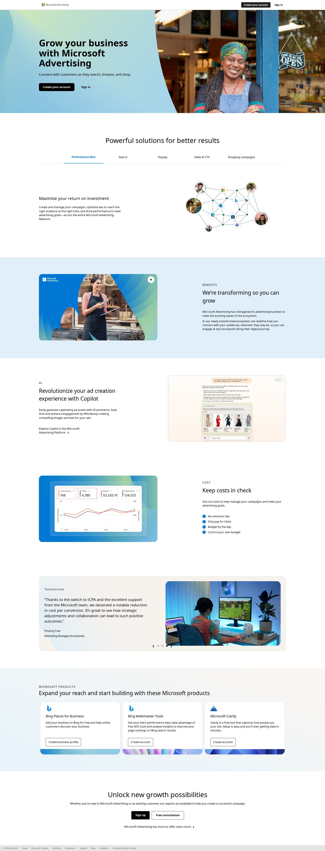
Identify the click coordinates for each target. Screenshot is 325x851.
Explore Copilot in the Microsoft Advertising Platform (59, 430)
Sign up (140, 815)
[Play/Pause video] (151, 280)
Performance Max (83, 157)
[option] (162, 613)
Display (162, 157)
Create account (140, 742)
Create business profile (63, 742)
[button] (154, 647)
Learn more (183, 827)
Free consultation (168, 815)
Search (123, 157)
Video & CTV (202, 157)
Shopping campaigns (241, 157)
